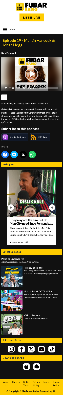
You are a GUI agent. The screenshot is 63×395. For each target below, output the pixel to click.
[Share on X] (23, 154)
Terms (46, 382)
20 (29, 88)
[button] (31, 74)
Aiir (54, 391)
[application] (31, 74)
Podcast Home (4, 97)
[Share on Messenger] (14, 154)
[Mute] (24, 87)
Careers (16, 382)
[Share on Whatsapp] (32, 154)
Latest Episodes (12, 251)
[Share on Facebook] (5, 154)
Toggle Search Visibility (57, 29)
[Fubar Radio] (31, 7)
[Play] (5, 87)
